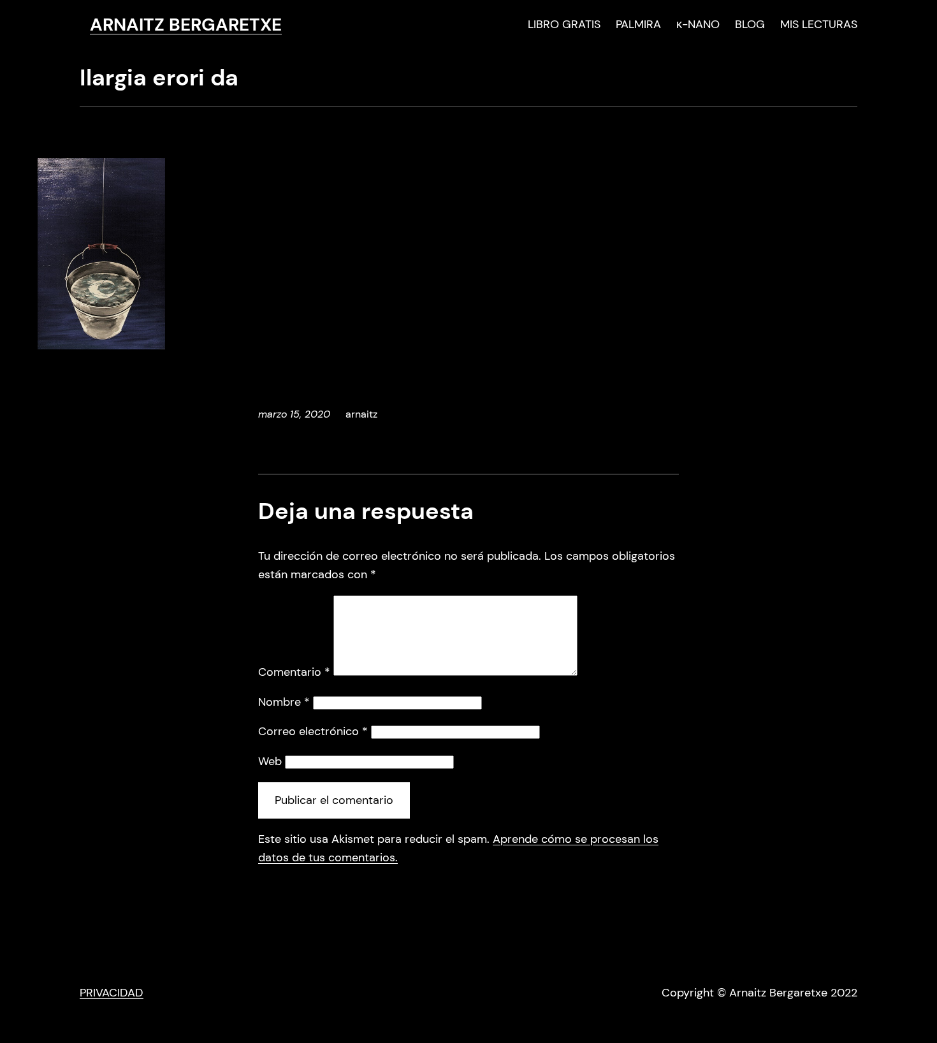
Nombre (284, 702)
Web (270, 761)
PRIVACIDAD (111, 992)
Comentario (294, 672)
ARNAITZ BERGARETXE (186, 24)
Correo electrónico (313, 731)
